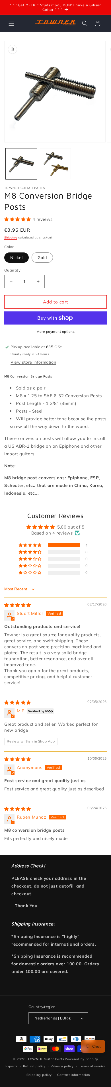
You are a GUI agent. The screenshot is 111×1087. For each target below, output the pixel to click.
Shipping (10, 237)
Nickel (16, 257)
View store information (33, 362)
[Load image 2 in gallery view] (55, 164)
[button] (11, 23)
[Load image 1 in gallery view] (21, 164)
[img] (17, 605)
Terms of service (92, 1066)
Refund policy (34, 1066)
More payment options (55, 331)
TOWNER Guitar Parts (46, 1059)
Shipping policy (39, 1075)
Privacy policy (62, 1066)
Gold (42, 257)
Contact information (73, 1075)
